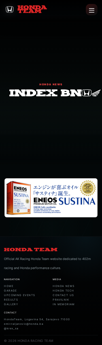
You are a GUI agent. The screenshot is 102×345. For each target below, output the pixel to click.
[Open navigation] (91, 10)
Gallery (11, 304)
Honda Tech (63, 290)
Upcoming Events (19, 295)
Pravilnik (61, 299)
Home (8, 286)
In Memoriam (64, 304)
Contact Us (63, 295)
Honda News (64, 286)
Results (11, 299)
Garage (10, 290)
